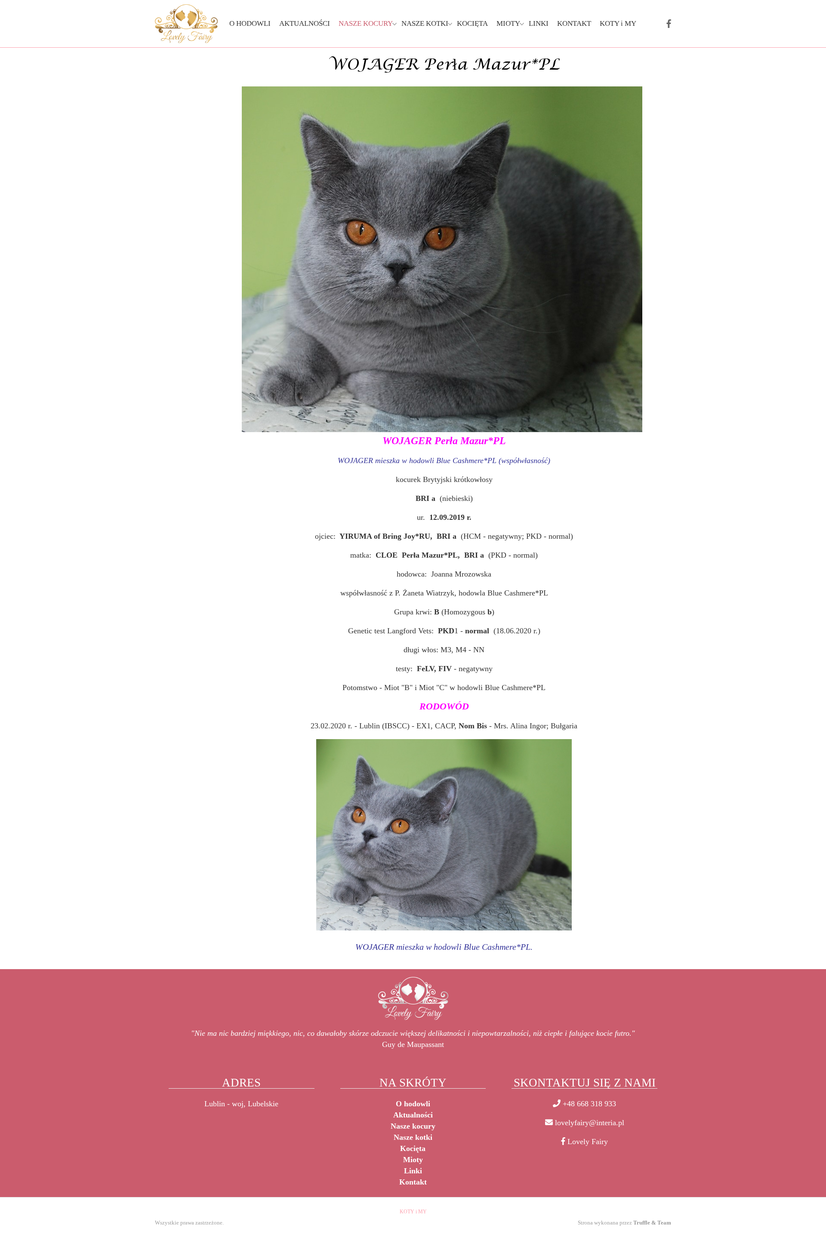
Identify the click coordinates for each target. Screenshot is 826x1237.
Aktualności (413, 1115)
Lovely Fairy (587, 1141)
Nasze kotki (413, 1137)
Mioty (413, 1159)
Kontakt (413, 1182)
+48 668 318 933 (589, 1103)
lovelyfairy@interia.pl (589, 1122)
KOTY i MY (413, 1212)
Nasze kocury (413, 1126)
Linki (413, 1170)
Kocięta (412, 1148)
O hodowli (413, 1103)
